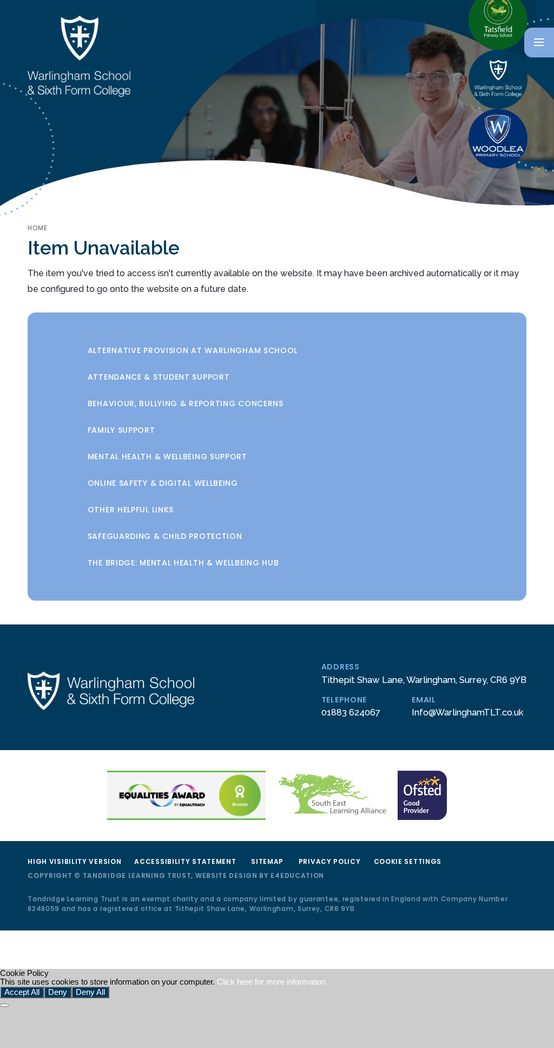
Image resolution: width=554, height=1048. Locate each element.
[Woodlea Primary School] (498, 138)
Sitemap (267, 861)
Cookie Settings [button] (408, 861)
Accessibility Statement (185, 861)
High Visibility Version (74, 861)
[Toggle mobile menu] (539, 42)
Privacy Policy (330, 861)
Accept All (21, 992)
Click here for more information (271, 982)
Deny (57, 992)
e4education (297, 875)
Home (37, 227)
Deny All (90, 992)
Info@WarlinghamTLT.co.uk (467, 712)
